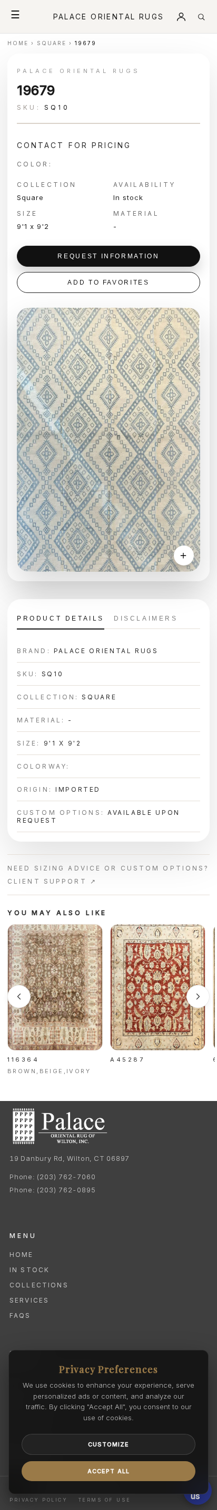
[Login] (181, 16)
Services (29, 1300)
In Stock (29, 1270)
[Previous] (19, 996)
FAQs (20, 1315)
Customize (109, 1444)
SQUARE (51, 43)
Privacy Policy (38, 1500)
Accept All (108, 1471)
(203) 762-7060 (65, 1176)
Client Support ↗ (52, 881)
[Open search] (201, 16)
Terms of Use (104, 1500)
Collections (38, 1285)
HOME (17, 43)
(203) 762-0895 (65, 1190)
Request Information (108, 256)
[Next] (198, 996)
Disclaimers (146, 618)
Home (21, 1255)
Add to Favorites (108, 282)
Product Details (60, 618)
